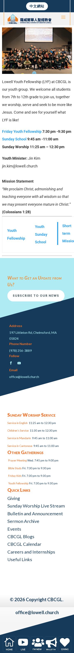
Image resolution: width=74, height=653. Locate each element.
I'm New (37, 649)
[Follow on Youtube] (19, 363)
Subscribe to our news (36, 295)
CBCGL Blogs (20, 536)
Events (14, 529)
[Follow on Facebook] (11, 363)
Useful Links (19, 559)
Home (9, 649)
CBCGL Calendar (24, 544)
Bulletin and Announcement (35, 513)
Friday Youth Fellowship (22, 131)
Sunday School (14, 139)
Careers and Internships (31, 552)
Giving (13, 498)
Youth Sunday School (41, 234)
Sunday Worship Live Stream (36, 506)
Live (23, 649)
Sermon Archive (23, 521)
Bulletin (51, 649)
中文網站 (37, 6)
